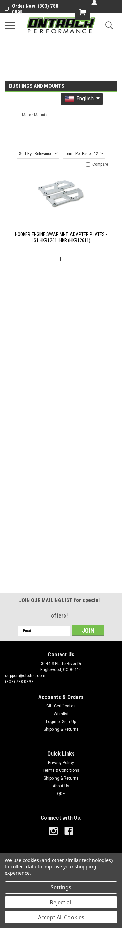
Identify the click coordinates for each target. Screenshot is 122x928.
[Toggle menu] (10, 25)
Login (51, 721)
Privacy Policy (61, 762)
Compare (100, 164)
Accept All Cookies (61, 917)
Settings (61, 887)
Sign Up (69, 721)
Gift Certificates (61, 706)
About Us (61, 786)
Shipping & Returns (61, 729)
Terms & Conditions (61, 770)
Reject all (61, 902)
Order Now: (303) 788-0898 (36, 9)
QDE (61, 793)
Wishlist (61, 714)
